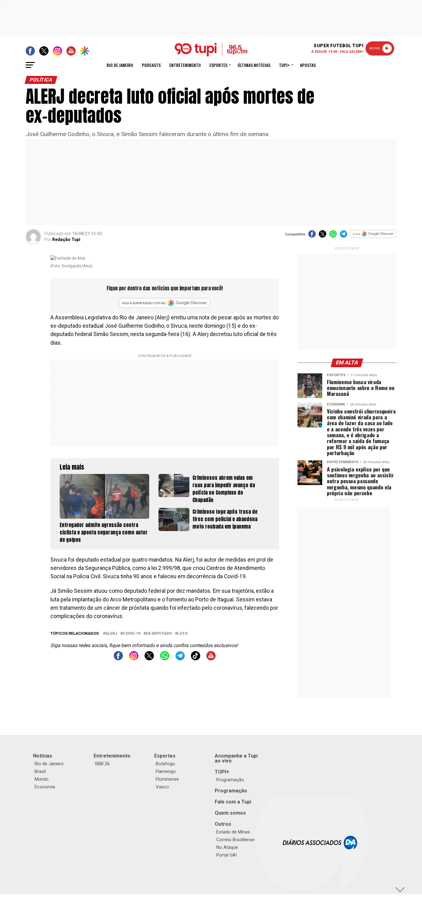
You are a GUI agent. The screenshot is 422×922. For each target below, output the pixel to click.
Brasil (40, 771)
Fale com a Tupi (233, 802)
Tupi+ (284, 65)
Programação (230, 780)
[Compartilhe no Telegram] (343, 236)
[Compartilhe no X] (322, 236)
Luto (182, 634)
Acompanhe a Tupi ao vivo (236, 758)
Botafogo (165, 763)
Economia (45, 787)
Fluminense (167, 779)
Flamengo (166, 771)
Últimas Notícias (254, 65)
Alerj (111, 634)
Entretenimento (185, 65)
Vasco (162, 787)
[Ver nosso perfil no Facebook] (118, 659)
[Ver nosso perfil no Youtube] (211, 659)
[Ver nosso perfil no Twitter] (149, 659)
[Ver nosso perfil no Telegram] (180, 659)
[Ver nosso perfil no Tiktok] (195, 659)
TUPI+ (222, 772)
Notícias (42, 756)
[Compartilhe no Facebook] (312, 236)
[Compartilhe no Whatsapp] (333, 236)
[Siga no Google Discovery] (373, 237)
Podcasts (151, 65)
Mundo (42, 779)
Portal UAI (226, 855)
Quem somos (230, 813)
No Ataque (227, 847)
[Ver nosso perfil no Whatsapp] (164, 659)
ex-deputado (159, 634)
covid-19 (131, 634)
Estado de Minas (233, 832)
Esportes (218, 65)
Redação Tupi (66, 239)
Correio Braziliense (235, 839)
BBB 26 (102, 763)
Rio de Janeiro (120, 65)
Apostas (308, 65)
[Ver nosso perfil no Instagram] (133, 659)
